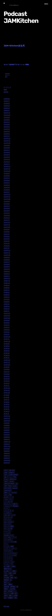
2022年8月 (7, 204)
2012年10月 (7, 364)
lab (17, 483)
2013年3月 (7, 353)
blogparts (11, 472)
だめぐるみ (7, 515)
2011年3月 (6, 409)
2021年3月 (7, 243)
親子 (16, 593)
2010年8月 (7, 425)
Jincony (11, 481)
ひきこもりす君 (8, 528)
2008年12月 (7, 441)
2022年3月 (7, 215)
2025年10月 (7, 115)
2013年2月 (7, 355)
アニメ (14, 537)
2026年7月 (7, 101)
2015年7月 (7, 325)
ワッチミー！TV (8, 564)
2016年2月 (7, 308)
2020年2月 (7, 273)
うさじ (11, 499)
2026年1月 (7, 110)
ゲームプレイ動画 (8, 546)
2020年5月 (7, 266)
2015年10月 (7, 318)
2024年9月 (7, 145)
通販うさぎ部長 (13, 595)
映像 (11, 577)
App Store (11, 470)
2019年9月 (7, 285)
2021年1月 (6, 248)
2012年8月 (7, 369)
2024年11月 (7, 141)
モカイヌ (7, 75)
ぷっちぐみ (7, 533)
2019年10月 (7, 283)
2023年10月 (7, 171)
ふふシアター (7, 530)
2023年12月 (7, 166)
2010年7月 (7, 427)
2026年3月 (7, 105)
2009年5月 (7, 439)
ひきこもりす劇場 (8, 526)
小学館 (10, 573)
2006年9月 (7, 451)
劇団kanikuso (7, 568)
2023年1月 (7, 192)
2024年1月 (7, 164)
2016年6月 (7, 301)
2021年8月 (7, 231)
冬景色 (13, 566)
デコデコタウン (8, 550)
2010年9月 (7, 423)
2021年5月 (7, 239)
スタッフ (14, 548)
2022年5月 (7, 211)
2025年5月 (7, 127)
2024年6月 (7, 152)
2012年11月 (7, 362)
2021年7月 (7, 234)
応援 (14, 573)
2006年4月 (7, 455)
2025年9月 (7, 117)
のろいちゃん (7, 519)
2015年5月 (7, 327)
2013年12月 (7, 341)
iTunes (6, 479)
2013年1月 (6, 357)
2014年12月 (7, 336)
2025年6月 (7, 124)
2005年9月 (7, 462)
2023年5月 (7, 182)
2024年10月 (7, 143)
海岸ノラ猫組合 (8, 584)
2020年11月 (7, 252)
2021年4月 (7, 241)
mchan (15, 486)
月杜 (15, 577)
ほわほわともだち (8, 535)
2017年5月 (7, 299)
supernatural (7, 490)
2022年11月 (7, 196)
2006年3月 (7, 458)
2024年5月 (7, 154)
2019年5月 (7, 294)
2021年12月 (7, 222)
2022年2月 (7, 217)
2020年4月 (7, 269)
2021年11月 (7, 224)
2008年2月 (7, 444)
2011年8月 (6, 397)
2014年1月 (6, 339)
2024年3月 (7, 159)
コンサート (7, 548)
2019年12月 (7, 278)
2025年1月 (7, 136)
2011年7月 (6, 399)
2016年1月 (6, 311)
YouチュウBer (8, 495)
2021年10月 (7, 227)
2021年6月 (7, 236)
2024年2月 (7, 162)
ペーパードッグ (8, 559)
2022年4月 (7, 213)
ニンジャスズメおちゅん (10, 553)
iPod (15, 477)
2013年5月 (7, 348)
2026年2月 (7, 108)
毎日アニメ (7, 582)
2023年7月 (7, 178)
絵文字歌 (12, 589)
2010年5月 (7, 432)
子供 (5, 573)
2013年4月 (7, 350)
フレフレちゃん (8, 557)
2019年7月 (7, 290)
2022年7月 (7, 206)
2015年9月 (7, 320)
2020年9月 (7, 257)
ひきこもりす (7, 524)
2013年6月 (7, 346)
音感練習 (10, 597)
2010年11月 (7, 418)
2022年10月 (7, 199)
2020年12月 (7, 250)
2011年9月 (6, 395)
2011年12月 (7, 388)
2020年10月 (7, 255)
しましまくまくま (8, 510)
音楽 (15, 597)
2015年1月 (6, 334)
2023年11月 (7, 169)
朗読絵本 (6, 580)
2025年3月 (7, 131)
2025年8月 (7, 120)
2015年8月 (7, 323)
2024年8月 (7, 147)
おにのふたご (7, 503)
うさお (6, 499)
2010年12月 (7, 416)
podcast (7, 73)
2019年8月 (7, 287)
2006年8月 (7, 453)
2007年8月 (7, 448)
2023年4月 (7, 185)
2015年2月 (7, 332)
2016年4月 (7, 306)
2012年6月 (7, 374)
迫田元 (6, 595)
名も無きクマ (7, 571)
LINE (5, 486)
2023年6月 (7, 180)
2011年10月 (7, 392)
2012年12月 (7, 360)
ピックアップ (7, 87)
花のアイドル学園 (8, 593)
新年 (11, 575)
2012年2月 (7, 383)
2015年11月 (7, 315)
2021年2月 (7, 246)
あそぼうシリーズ (8, 497)
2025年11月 (7, 112)
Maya (9, 486)
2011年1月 (6, 413)
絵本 (6, 77)
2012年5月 (7, 376)
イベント (6, 542)
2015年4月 (7, 329)
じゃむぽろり (7, 512)
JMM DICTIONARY (9, 483)
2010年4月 (7, 434)
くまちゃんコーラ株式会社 (11, 506)
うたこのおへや (8, 501)
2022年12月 (7, 194)
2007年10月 (7, 446)
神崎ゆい (6, 589)
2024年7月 (7, 150)
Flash (5, 474)
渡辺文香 (6, 586)
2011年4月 (6, 406)
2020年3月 (7, 271)
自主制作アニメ (12, 591)
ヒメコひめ (13, 555)
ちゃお (13, 515)
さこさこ (6, 508)
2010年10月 (7, 420)
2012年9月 (7, 367)
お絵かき (15, 503)
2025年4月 (7, 129)
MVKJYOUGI (7, 488)
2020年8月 (7, 259)
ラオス (12, 562)
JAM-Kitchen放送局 (14, 45)
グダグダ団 (13, 542)
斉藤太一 (6, 575)
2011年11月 (7, 390)
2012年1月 (6, 385)
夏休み (14, 571)
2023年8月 (7, 176)
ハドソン (6, 555)
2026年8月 (7, 99)
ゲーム (6, 544)
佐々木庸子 (7, 566)
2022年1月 (7, 220)
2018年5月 (7, 297)
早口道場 (6, 577)
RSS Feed (6, 606)
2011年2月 (6, 411)
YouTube (14, 492)
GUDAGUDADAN (13, 474)
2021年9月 (7, 229)
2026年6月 (7, 103)
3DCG (5, 470)
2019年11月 (7, 281)
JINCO (6, 481)
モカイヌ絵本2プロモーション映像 (16, 64)
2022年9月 (7, 201)
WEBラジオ (7, 492)
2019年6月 (7, 292)
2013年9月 (7, 343)
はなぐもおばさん (8, 521)
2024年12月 (7, 138)
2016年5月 (7, 304)
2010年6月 (7, 430)
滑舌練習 (12, 586)
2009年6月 (7, 437)
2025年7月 (7, 122)
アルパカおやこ (8, 539)
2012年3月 (7, 381)
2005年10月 (7, 460)
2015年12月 (7, 313)
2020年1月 (7, 276)
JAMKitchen (12, 479)
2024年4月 (7, 157)
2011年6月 (6, 402)
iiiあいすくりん (8, 477)
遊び (5, 597)
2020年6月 (7, 264)
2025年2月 (7, 134)
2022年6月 (7, 208)
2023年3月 (7, 187)
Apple (5, 89)
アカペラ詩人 (7, 537)
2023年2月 (7, 189)
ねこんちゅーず (8, 517)
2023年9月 (7, 173)
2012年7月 (7, 371)
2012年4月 (7, 378)
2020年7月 (7, 262)
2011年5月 (6, 404)
